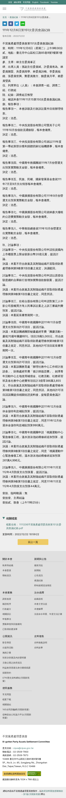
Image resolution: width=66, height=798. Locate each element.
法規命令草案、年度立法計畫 (48, 614)
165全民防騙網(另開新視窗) (15, 709)
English (35, 2)
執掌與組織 (7, 565)
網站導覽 (17, 2)
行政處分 (6, 609)
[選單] (4, 9)
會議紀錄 (14, 17)
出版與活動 (7, 647)
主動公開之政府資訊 (12, 662)
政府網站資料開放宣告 (14, 773)
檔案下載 (6, 699)
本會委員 (6, 570)
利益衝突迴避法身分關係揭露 (16, 667)
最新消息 (38, 565)
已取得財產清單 (9, 629)
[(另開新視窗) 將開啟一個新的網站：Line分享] (22, 23)
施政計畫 (6, 652)
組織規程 (38, 599)
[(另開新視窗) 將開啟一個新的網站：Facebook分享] (10, 23)
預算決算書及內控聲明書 (14, 657)
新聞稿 (37, 570)
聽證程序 (6, 604)
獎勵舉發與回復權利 (12, 624)
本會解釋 (38, 609)
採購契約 (6, 672)
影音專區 (6, 642)
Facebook (44, 3)
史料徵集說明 (40, 642)
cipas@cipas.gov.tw (23, 748)
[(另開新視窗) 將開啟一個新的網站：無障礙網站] (34, 773)
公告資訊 (38, 575)
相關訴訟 (6, 614)
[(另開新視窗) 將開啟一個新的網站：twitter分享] (16, 23)
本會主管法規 (40, 604)
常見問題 (26, 2)
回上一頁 (33, 542)
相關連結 (6, 704)
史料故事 (38, 647)
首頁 (10, 2)
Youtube (54, 3)
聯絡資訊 (6, 575)
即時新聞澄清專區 (42, 585)
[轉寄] (4, 23)
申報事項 (6, 619)
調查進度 (6, 599)
